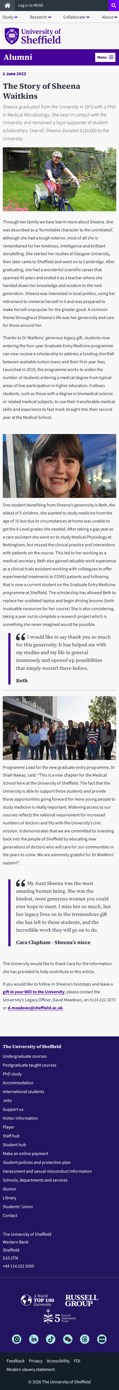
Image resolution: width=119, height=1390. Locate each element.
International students (23, 1092)
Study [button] (7, 17)
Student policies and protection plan (37, 1162)
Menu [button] (102, 57)
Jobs (7, 1101)
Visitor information (20, 1118)
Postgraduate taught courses (29, 1065)
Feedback (16, 1361)
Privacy (35, 1361)
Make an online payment (25, 1154)
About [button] (107, 17)
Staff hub (11, 1136)
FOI (77, 1361)
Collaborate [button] (74, 17)
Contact (10, 1216)
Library (9, 1198)
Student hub (14, 1145)
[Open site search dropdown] (113, 5)
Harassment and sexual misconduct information (47, 1171)
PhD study (12, 1074)
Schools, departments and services (35, 1180)
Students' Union (18, 1207)
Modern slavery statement (31, 1370)
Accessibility (58, 1361)
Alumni (18, 57)
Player (8, 1127)
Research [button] (38, 17)
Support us (13, 1109)
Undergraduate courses (25, 1056)
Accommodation (18, 1083)
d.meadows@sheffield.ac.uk (35, 1008)
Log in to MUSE (31, 5)
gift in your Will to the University (33, 992)
